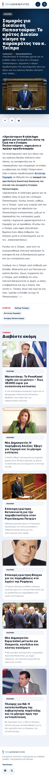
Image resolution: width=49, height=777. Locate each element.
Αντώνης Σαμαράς (12, 313)
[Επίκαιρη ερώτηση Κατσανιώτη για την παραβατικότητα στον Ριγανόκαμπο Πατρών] (24, 487)
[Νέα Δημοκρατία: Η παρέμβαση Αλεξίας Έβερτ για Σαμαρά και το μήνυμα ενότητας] (24, 420)
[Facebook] (5, 770)
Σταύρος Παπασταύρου (14, 318)
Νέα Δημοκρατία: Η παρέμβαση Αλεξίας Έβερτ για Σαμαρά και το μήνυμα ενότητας (23, 447)
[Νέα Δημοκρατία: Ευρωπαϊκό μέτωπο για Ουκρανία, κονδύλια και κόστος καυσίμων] (24, 616)
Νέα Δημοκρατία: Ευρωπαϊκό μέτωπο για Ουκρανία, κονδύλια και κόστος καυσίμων (22, 642)
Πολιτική (7, 14)
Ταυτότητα (7, 764)
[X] (11, 770)
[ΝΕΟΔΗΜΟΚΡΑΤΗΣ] (15, 4)
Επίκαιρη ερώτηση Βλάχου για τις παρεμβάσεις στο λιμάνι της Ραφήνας (23, 578)
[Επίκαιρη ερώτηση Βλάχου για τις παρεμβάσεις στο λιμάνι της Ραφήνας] (24, 553)
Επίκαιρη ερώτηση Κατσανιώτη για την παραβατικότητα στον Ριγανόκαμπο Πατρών (20, 513)
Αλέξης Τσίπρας (22, 308)
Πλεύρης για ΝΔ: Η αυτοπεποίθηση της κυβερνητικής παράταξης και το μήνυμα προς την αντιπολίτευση (23, 710)
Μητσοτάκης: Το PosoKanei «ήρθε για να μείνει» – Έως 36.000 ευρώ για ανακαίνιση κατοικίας (24, 381)
